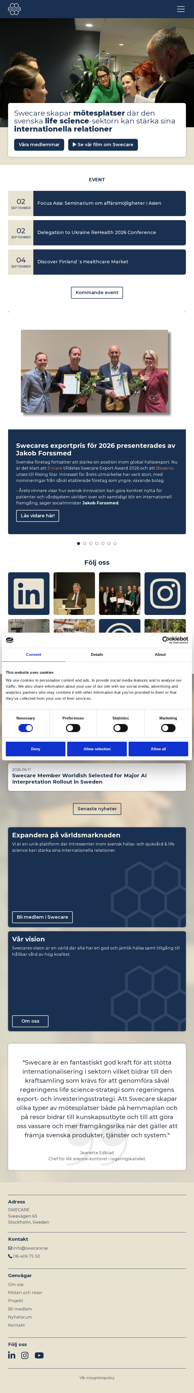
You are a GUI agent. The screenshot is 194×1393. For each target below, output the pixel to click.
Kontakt (16, 1325)
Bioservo (165, 468)
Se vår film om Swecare (104, 144)
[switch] (73, 728)
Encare (54, 468)
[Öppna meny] (181, 9)
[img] (29, 593)
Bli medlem (20, 1308)
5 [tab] (102, 543)
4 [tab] (96, 543)
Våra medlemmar (39, 144)
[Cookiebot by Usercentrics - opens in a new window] (166, 640)
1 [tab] (78, 543)
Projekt (15, 1300)
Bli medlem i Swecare (42, 917)
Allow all (158, 749)
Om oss (30, 1021)
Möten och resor (25, 1292)
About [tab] (160, 654)
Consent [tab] (33, 654)
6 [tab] (108, 543)
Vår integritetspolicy (97, 1378)
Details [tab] (97, 654)
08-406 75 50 (26, 1256)
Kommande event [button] (97, 292)
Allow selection (97, 749)
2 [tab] (84, 543)
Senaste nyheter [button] (97, 809)
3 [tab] (90, 543)
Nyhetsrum (20, 1317)
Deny (35, 749)
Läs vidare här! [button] (38, 516)
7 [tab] (114, 543)
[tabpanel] (97, 422)
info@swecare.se (30, 1248)
